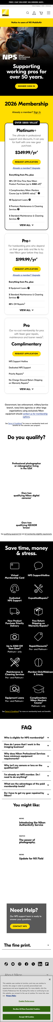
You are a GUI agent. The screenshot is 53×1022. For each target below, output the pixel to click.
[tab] (26, 737)
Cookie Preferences (26, 1001)
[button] (4, 2)
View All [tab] (25, 389)
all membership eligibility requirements (38, 534)
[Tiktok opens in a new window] (6, 964)
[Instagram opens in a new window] (20, 964)
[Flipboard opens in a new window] (47, 964)
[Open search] (27, 12)
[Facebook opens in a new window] (26, 964)
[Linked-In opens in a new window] (40, 964)
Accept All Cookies (26, 1017)
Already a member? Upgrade (26, 275)
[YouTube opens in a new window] (13, 964)
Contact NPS (20, 926)
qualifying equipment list (12, 534)
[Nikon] (6, 12)
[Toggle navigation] (48, 12)
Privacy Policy (11, 996)
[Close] (50, 979)
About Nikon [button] (13, 975)
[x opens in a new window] (33, 964)
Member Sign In (26, 86)
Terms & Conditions (15, 424)
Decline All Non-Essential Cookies (26, 1009)
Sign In (37, 112)
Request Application (28, 353)
